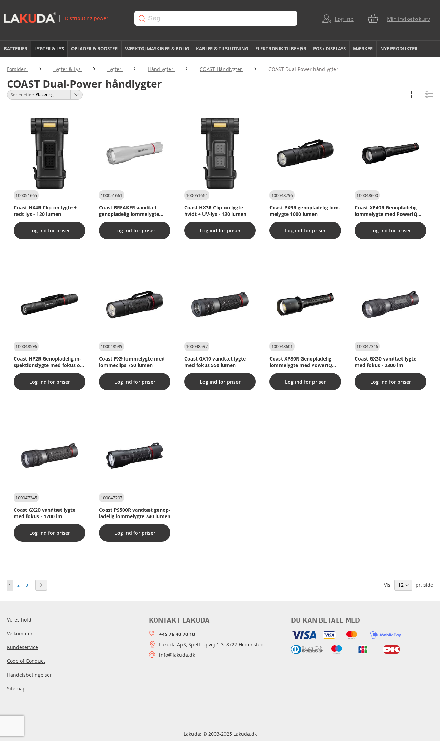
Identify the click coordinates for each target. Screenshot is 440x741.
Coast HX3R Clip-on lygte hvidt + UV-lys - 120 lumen (215, 210)
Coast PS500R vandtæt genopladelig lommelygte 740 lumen (134, 513)
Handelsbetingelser (29, 674)
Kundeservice (22, 647)
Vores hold (19, 619)
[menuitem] (15, 49)
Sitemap (16, 688)
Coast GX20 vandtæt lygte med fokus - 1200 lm (44, 513)
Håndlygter (161, 69)
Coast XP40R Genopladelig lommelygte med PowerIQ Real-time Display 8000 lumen (390, 210)
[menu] (220, 49)
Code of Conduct (26, 661)
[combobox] (215, 18)
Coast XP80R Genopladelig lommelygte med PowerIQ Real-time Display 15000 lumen (301, 361)
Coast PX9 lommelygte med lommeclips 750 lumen (132, 361)
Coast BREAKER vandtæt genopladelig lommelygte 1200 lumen (129, 210)
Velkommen (20, 633)
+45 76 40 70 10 (177, 634)
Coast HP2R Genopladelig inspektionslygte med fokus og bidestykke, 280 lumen (48, 361)
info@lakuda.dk (177, 654)
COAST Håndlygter (221, 69)
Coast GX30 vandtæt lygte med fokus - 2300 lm (385, 361)
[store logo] (62, 18)
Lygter (115, 69)
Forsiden (17, 69)
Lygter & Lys (67, 69)
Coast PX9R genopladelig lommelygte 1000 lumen (305, 210)
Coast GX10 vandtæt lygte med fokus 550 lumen (215, 361)
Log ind (344, 19)
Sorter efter (22, 94)
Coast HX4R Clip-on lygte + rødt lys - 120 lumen (45, 210)
